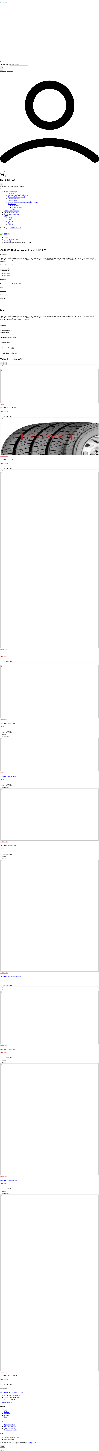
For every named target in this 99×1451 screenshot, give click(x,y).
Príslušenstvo (12, 204)
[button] (6, 274)
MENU (6, 216)
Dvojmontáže (16, 205)
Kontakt (10, 224)
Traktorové (11, 193)
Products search (5, 64)
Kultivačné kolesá (17, 207)
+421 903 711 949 (17, 1392)
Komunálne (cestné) (14, 198)
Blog (9, 223)
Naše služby (7, 1413)
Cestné (14, 337)
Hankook (3, 291)
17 (12, 342)
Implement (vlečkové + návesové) (18, 195)
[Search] (1, 67)
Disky (13, 209)
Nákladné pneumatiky (10, 1426)
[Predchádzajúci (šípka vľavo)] (1, 1450)
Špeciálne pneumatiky (10, 1430)
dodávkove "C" (4, 456)
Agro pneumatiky (9, 1425)
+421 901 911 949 (15, 228)
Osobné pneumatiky (10, 1428)
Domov (6, 237)
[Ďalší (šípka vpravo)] (2, 1450)
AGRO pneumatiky (11, 192)
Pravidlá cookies (9, 1439)
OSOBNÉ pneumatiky (11, 212)
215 (13, 348)
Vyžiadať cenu (5, 270)
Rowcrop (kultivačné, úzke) (16, 197)
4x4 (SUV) (7, 241)
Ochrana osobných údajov (12, 1437)
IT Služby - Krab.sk (32, 1442)
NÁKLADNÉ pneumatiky (12, 211)
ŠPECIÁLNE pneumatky (12, 214)
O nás (9, 219)
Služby (10, 218)
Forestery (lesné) (13, 200)
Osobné (2, 404)
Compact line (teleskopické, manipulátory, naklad (23, 202)
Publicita (10, 221)
